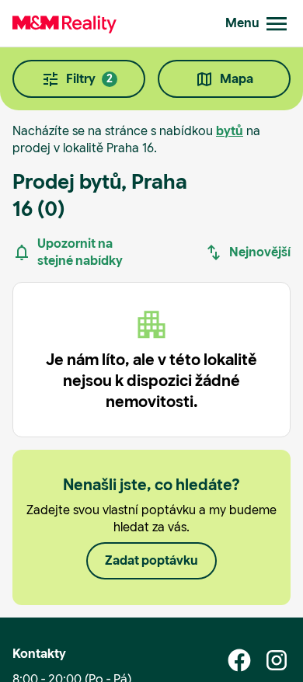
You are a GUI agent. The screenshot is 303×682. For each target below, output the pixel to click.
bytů (229, 131)
